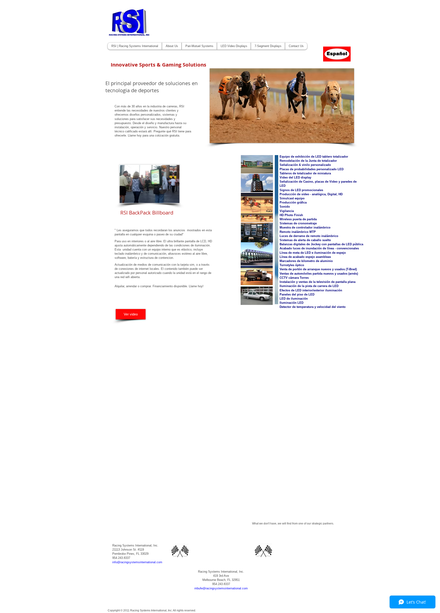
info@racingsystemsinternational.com (137, 562)
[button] (282, 105)
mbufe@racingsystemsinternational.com (221, 588)
